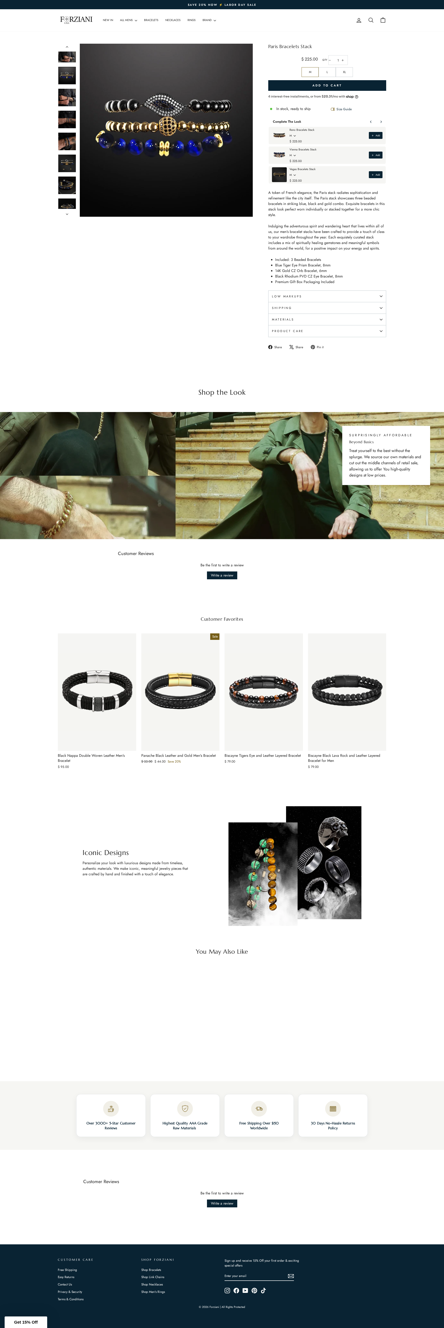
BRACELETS (151, 20)
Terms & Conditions (70, 1299)
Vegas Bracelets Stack (302, 169)
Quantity (324, 60)
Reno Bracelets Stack (302, 130)
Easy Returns (66, 1277)
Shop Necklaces (152, 1284)
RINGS (192, 20)
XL (344, 72)
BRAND (208, 20)
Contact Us (65, 1284)
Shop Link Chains (152, 1277)
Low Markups (287, 296)
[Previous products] (371, 122)
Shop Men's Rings (153, 1291)
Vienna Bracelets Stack (303, 149)
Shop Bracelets (151, 1269)
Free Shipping (67, 1269)
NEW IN (108, 20)
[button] (26, 1322)
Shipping (282, 308)
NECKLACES (173, 20)
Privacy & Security (70, 1291)
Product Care (288, 331)
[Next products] (381, 122)
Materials (283, 319)
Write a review (222, 575)
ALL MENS (127, 20)
